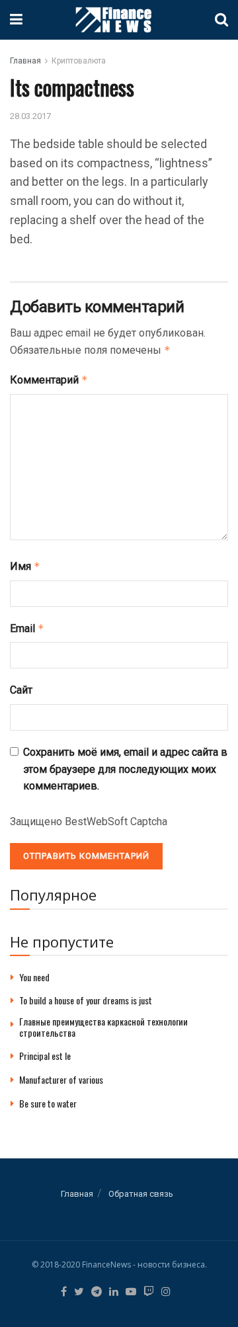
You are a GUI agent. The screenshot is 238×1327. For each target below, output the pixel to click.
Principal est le (45, 1056)
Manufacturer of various (61, 1079)
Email (27, 628)
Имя (25, 566)
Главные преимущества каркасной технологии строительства (103, 1026)
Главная (25, 60)
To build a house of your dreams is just (85, 1000)
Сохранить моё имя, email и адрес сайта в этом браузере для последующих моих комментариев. (125, 769)
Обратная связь (140, 1194)
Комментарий (49, 380)
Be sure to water (48, 1103)
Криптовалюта (79, 60)
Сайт (21, 690)
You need (34, 977)
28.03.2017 (30, 116)
